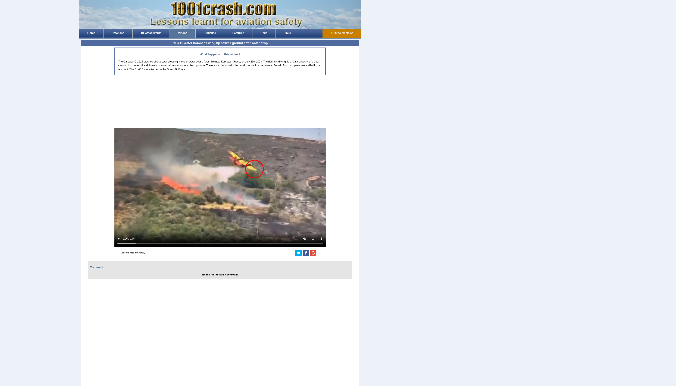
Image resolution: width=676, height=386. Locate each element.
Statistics (210, 33)
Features (238, 33)
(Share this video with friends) (132, 253)
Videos (182, 33)
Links (287, 33)
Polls (264, 33)
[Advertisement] (220, 101)
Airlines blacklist (342, 33)
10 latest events (151, 33)
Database (118, 33)
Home (91, 33)
